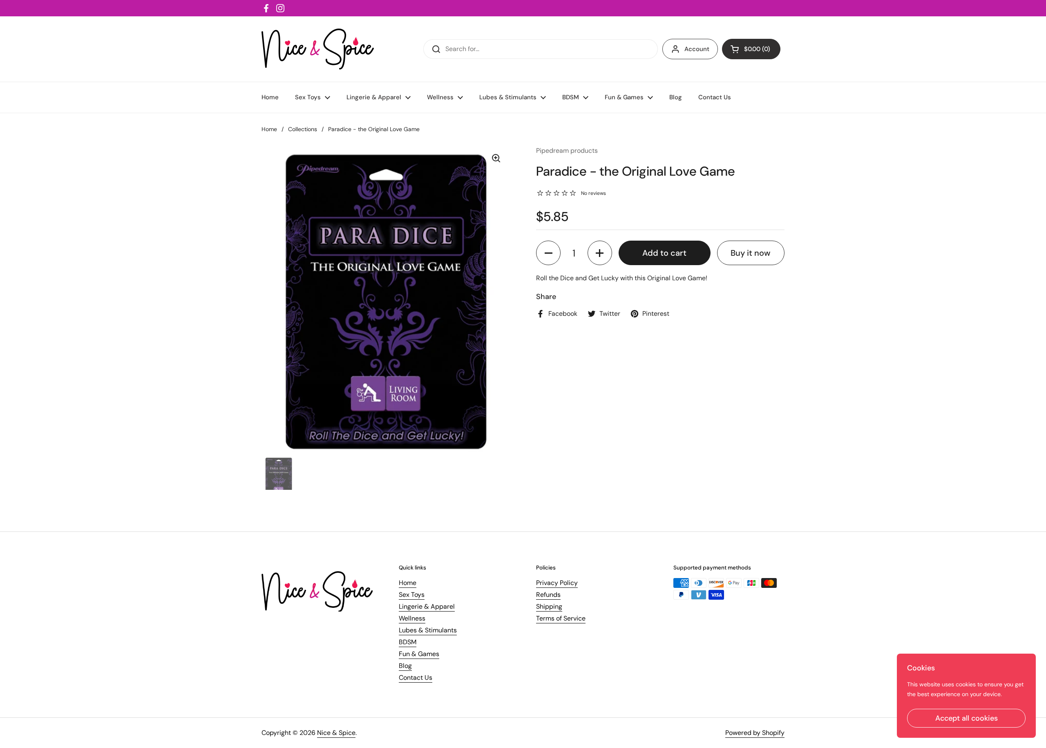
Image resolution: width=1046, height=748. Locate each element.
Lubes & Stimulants (428, 630)
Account (696, 49)
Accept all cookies (966, 718)
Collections (302, 129)
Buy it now (751, 253)
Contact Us (415, 677)
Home (269, 129)
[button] (548, 253)
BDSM (407, 642)
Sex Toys (412, 594)
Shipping (549, 606)
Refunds (548, 594)
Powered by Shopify (754, 732)
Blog (405, 665)
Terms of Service (561, 618)
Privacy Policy (557, 582)
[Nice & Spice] (318, 49)
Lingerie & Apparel (427, 606)
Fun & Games (419, 654)
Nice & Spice (336, 732)
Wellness (412, 618)
